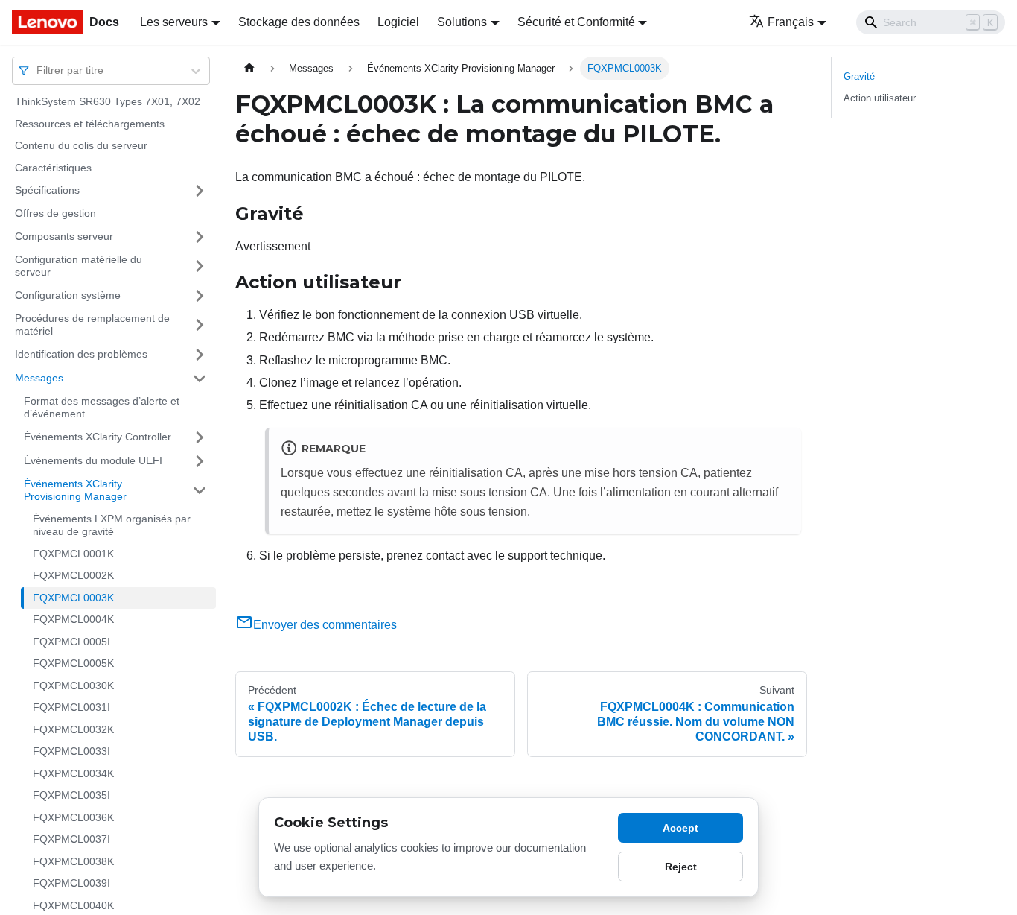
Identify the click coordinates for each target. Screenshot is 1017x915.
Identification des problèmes (81, 354)
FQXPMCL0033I (71, 751)
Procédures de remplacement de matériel (92, 325)
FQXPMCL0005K (73, 663)
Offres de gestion (55, 213)
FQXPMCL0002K (73, 575)
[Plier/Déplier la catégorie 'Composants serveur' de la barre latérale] (199, 237)
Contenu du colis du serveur (81, 145)
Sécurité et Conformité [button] (576, 22)
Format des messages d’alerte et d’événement (101, 407)
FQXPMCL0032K (73, 729)
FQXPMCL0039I (71, 883)
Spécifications (47, 190)
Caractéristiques (53, 168)
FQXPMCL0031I (71, 707)
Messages (39, 378)
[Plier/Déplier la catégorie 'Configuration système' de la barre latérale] (199, 296)
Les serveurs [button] (174, 22)
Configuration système (68, 295)
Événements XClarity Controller (97, 437)
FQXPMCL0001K (73, 554)
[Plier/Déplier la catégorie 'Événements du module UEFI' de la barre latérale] (199, 461)
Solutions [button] (462, 22)
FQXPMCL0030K (73, 685)
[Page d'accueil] (249, 68)
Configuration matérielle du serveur (78, 266)
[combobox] (37, 70)
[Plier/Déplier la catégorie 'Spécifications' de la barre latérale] (199, 191)
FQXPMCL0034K (73, 773)
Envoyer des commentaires (325, 624)
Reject (681, 867)
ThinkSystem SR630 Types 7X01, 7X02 (107, 101)
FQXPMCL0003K (73, 598)
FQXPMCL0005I (71, 642)
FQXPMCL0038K (73, 861)
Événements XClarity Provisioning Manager (75, 490)
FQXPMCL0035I (71, 795)
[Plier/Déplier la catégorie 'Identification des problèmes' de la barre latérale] (199, 355)
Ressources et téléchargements (90, 124)
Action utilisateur (880, 98)
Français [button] (791, 22)
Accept (680, 828)
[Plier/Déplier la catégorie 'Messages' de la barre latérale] (199, 378)
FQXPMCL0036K (73, 817)
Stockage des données (299, 22)
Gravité (859, 76)
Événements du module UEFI (93, 460)
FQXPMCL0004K (73, 619)
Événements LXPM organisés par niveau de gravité (112, 525)
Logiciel (398, 22)
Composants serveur (64, 236)
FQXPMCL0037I (71, 839)
